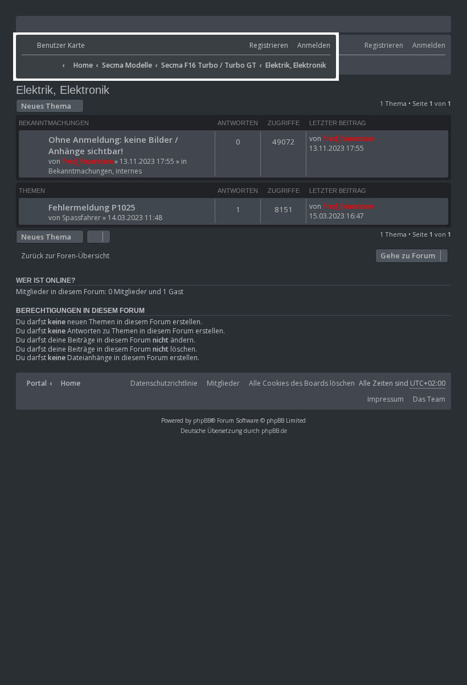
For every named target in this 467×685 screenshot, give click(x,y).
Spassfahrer (81, 217)
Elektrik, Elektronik (62, 90)
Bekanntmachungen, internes (95, 171)
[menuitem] (53, 45)
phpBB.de (274, 431)
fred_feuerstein (87, 161)
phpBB (202, 420)
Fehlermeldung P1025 (91, 207)
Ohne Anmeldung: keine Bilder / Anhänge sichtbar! (113, 145)
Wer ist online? (45, 280)
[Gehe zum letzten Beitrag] (377, 138)
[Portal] (40, 61)
